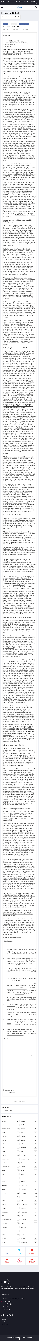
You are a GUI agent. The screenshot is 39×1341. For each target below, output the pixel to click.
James (10, 1231)
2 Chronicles (28, 1144)
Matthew (29, 1193)
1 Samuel (10, 1136)
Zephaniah (28, 1185)
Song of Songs (28, 1159)
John (10, 1201)
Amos (28, 1174)
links (35, 3)
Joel (10, 1174)
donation (34, 1)
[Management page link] (19, 1339)
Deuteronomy (10, 1129)
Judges (10, 1132)
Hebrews (28, 1227)
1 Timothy (28, 1219)
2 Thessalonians (10, 1219)
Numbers (28, 1125)
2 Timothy (10, 1223)
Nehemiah (28, 1147)
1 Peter (28, 1231)
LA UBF (7, 29)
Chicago (4, 1319)
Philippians (28, 1212)
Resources (10, 17)
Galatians (28, 1208)
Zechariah (28, 1189)
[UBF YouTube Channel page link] (8, 1)
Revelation (28, 1242)
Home (4, 17)
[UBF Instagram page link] (6, 1)
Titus (28, 1223)
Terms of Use (5, 1306)
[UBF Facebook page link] (1, 1)
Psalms (10, 1155)
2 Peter (10, 1235)
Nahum (28, 1182)
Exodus (28, 1121)
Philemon (10, 1227)
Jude (10, 1242)
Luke (29, 1197)
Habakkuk (10, 1185)
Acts (29, 1201)
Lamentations (10, 1166)
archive (26, 1)
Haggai (10, 1189)
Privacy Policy (6, 1309)
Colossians (10, 1216)
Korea (3, 1321)
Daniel (10, 1170)
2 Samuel (28, 1136)
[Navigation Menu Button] (2, 7)
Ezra (10, 1147)
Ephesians (10, 1212)
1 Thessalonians (28, 1216)
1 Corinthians (28, 1204)
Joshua (28, 1129)
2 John (10, 1238)
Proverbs (28, 1155)
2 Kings (28, 1140)
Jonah (28, 1178)
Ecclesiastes (10, 1159)
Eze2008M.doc (11, 1093)
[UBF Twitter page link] (3, 1)
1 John (28, 1235)
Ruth (28, 1132)
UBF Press (5, 1324)
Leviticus (10, 1125)
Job (28, 1151)
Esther (10, 1151)
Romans (10, 1204)
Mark (10, 1197)
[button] (37, 7)
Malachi (10, 1193)
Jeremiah (28, 1163)
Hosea (28, 1170)
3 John (28, 1238)
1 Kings (10, 1140)
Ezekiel (28, 1166)
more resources (19, 1102)
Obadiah (10, 1178)
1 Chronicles (10, 1144)
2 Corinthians (10, 1208)
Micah (10, 1182)
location (18, 1)
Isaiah (10, 1163)
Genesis (10, 1121)
